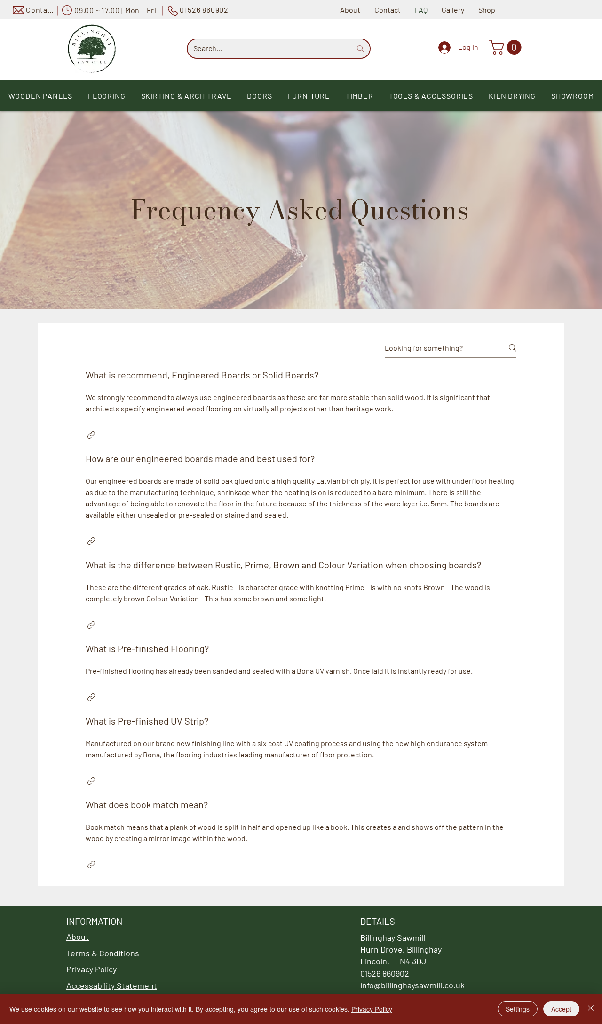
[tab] (301, 620)
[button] (507, 47)
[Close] (590, 1008)
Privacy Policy (371, 1009)
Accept (561, 1009)
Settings (518, 1009)
